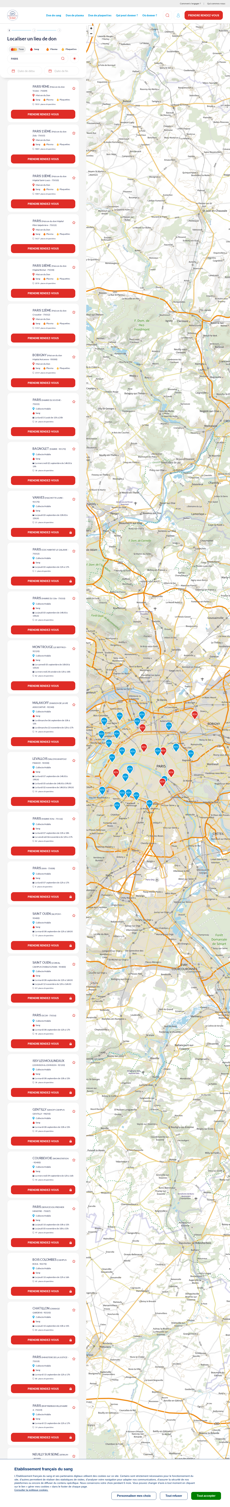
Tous (21, 49)
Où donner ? (149, 15)
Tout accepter (206, 1495)
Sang (36, 49)
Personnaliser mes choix (134, 1495)
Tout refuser (173, 1495)
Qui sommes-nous (216, 3)
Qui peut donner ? (127, 15)
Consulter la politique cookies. (31, 1489)
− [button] (91, 33)
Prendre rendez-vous (203, 15)
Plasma (53, 49)
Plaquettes (71, 49)
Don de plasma (75, 15)
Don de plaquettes (99, 15)
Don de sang (53, 15)
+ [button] (91, 28)
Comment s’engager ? (190, 3)
